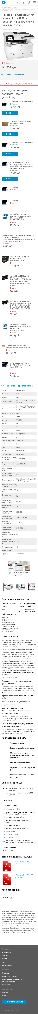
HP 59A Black (14, 187)
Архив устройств (7, 965)
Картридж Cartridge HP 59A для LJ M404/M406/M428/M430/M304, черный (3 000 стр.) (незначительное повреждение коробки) (21, 165)
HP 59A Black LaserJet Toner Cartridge (21, 102)
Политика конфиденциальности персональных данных (12, 980)
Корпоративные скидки (14, 1002)
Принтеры (14, 7)
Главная (4, 7)
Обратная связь (7, 985)
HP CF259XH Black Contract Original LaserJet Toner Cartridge (21, 122)
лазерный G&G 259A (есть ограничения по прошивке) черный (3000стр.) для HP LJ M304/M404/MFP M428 (20, 217)
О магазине (5, 973)
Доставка (5, 993)
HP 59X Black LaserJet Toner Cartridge (21, 142)
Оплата (4, 996)
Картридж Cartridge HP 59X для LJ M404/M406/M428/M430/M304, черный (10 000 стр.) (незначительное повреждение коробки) (20, 367)
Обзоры (4, 959)
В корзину (10, 113)
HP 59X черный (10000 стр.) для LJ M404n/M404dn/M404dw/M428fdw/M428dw (19, 347)
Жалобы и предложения (9, 976)
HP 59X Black (14, 201)
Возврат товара (6, 952)
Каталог (9, 7)
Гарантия (5, 955)
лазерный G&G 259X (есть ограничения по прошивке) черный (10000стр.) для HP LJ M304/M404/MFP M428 (20, 327)
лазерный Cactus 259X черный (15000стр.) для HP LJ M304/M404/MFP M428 (19, 259)
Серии (4, 962)
